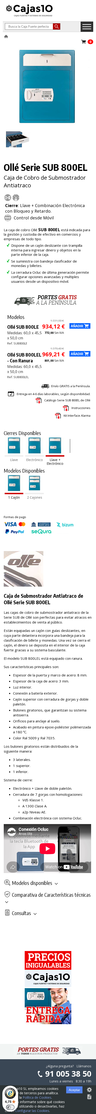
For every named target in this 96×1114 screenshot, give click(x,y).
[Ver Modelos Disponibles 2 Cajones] (34, 492)
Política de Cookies (37, 1097)
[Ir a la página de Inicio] (29, 16)
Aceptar (74, 1090)
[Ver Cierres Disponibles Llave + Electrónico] (55, 455)
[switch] (10, 1107)
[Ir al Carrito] (83, 43)
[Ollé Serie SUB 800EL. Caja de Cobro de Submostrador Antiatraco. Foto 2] (18, 149)
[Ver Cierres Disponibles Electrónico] (34, 455)
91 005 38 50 (68, 1073)
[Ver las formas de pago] (39, 532)
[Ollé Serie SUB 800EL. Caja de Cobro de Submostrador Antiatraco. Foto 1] (47, 123)
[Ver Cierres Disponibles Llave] (14, 455)
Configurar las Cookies (32, 1110)
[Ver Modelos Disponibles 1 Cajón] (14, 492)
